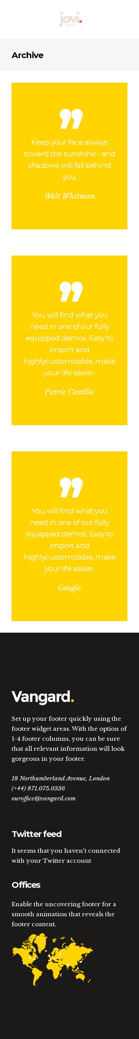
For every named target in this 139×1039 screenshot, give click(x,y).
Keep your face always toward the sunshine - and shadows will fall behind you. (69, 159)
